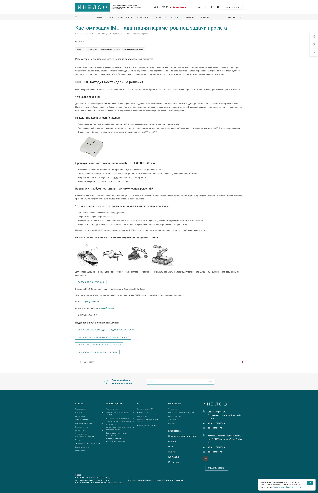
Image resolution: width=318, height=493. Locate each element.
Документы (172, 420)
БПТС (140, 403)
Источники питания (82, 427)
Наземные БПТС (143, 416)
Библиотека (174, 430)
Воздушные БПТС (143, 412)
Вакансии (171, 423)
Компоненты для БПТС (145, 409)
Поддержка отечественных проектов (181, 412)
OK (310, 483)
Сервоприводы (80, 451)
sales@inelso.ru (107, 308)
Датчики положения (82, 420)
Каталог (79, 403)
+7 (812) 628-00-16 (162, 7)
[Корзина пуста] (217, 7)
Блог (170, 446)
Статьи (172, 441)
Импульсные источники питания (117, 418)
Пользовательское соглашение (170, 480)
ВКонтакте (205, 458)
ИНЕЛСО (92, 7)
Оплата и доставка (174, 416)
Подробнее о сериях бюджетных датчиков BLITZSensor (106, 330)
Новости (80, 49)
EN (234, 17)
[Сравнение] (211, 7)
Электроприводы (112, 409)
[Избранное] (205, 7)
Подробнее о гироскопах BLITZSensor (97, 352)
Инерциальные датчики (83, 423)
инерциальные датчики (133, 49)
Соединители (80, 430)
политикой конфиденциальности (287, 487)
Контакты (173, 457)
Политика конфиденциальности (141, 480)
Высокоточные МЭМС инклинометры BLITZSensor (103, 337)
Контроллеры (80, 416)
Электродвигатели (81, 409)
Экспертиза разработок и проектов (87, 443)
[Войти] (199, 7)
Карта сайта (174, 462)
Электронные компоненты (84, 440)
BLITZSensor (92, 49)
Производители (114, 403)
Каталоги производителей (182, 436)
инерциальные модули (110, 49)
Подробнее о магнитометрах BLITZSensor (99, 345)
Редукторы (79, 412)
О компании (174, 403)
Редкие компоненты (82, 447)
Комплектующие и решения (147, 425)
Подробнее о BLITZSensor (91, 282)
